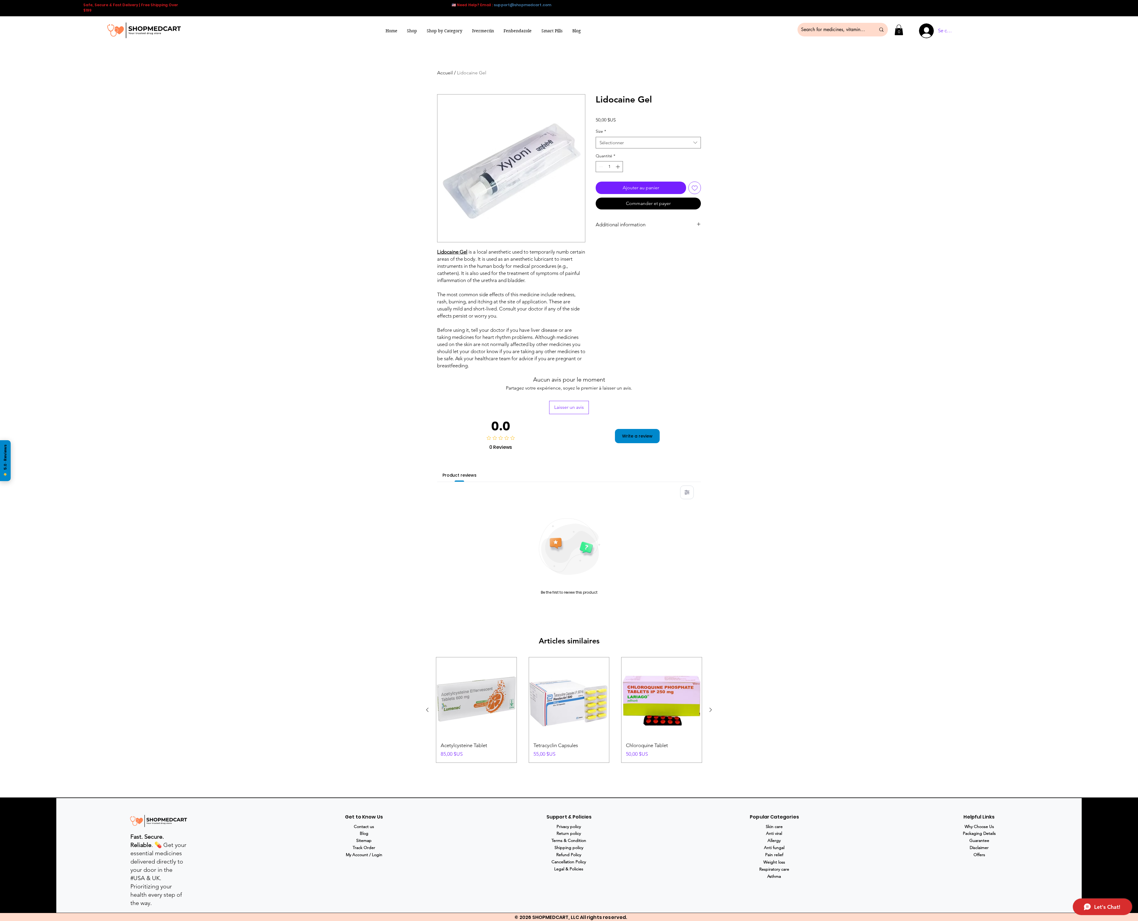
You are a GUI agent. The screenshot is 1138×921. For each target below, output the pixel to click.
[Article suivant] (710, 709)
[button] (444, 31)
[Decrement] (600, 166)
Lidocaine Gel (452, 252)
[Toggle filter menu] (687, 492)
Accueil (445, 73)
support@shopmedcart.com (522, 4)
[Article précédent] (427, 709)
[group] (569, 710)
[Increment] (618, 166)
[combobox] (648, 142)
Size (601, 131)
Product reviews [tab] (459, 475)
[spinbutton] (609, 166)
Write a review (637, 436)
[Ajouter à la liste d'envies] (694, 188)
